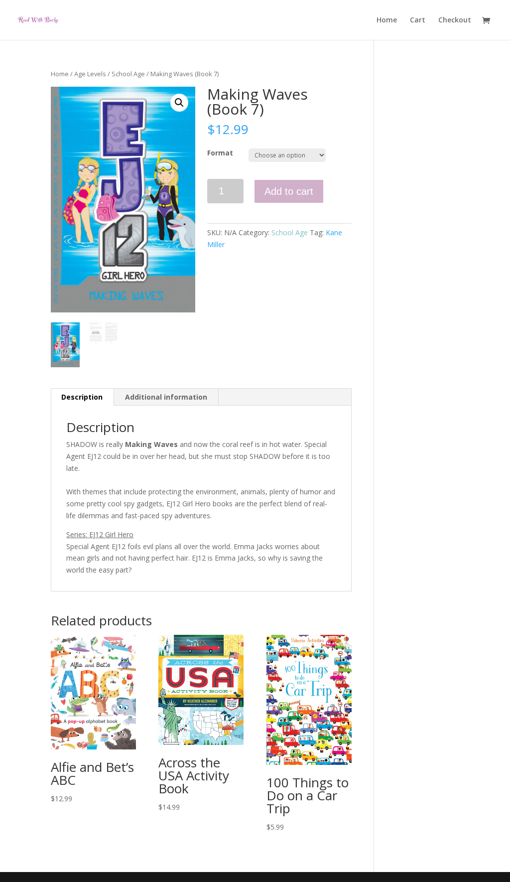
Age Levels (90, 73)
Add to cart (288, 191)
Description (82, 397)
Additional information (166, 397)
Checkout (454, 20)
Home (387, 20)
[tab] (82, 397)
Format (220, 152)
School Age (128, 73)
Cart (417, 20)
